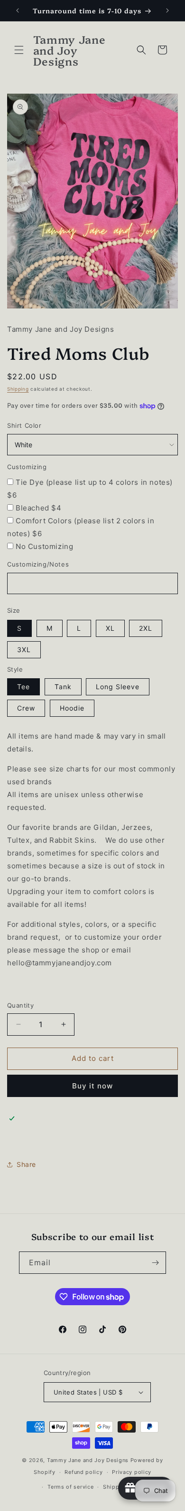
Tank (63, 687)
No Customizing (44, 546)
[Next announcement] (167, 10)
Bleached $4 (39, 507)
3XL (24, 649)
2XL (145, 628)
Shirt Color (24, 425)
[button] (19, 49)
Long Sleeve (117, 687)
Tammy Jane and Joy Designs (88, 1460)
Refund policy (83, 1472)
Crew (26, 708)
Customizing (27, 467)
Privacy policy (131, 1472)
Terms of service (70, 1486)
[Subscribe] (155, 1262)
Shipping (18, 389)
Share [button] (26, 1164)
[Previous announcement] (17, 10)
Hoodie (72, 708)
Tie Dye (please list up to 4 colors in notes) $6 (90, 489)
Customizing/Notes (38, 564)
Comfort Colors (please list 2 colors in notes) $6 (80, 527)
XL (110, 628)
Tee (23, 687)
